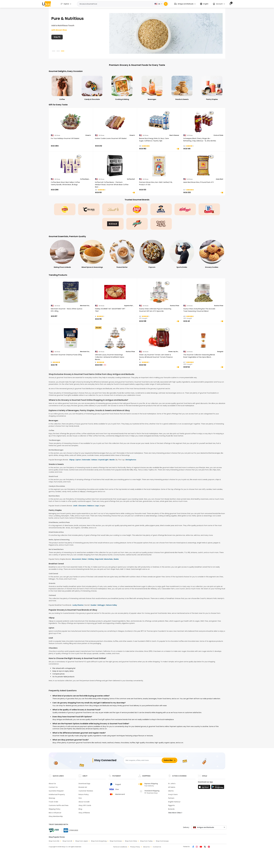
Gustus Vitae (174, 305)
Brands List (83, 787)
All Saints (171, 787)
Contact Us (53, 787)
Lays (97, 506)
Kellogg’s (101, 605)
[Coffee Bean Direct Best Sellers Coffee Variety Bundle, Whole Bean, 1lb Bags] (71, 165)
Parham (171, 798)
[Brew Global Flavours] (166, 33)
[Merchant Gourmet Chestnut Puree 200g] (71, 338)
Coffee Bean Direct (85, 179)
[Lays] (137, 209)
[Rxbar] (113, 224)
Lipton (78, 460)
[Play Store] (217, 787)
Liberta (170, 791)
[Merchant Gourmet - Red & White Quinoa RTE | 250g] (71, 292)
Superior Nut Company (129, 305)
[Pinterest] (209, 847)
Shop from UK (67, 841)
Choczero (82, 506)
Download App (84, 783)
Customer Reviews (86, 791)
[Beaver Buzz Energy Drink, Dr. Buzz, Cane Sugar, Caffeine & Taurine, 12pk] (159, 122)
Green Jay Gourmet (173, 351)
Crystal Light (103, 460)
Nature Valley (111, 605)
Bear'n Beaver (174, 135)
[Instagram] (197, 847)
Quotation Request (56, 791)
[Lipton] (64, 209)
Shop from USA (54, 841)
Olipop (71, 460)
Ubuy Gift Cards (85, 805)
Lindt (75, 506)
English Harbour (174, 802)
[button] (185, 4)
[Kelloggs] (185, 209)
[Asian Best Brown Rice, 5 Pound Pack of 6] (203, 165)
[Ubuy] (46, 3)
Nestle (112, 460)
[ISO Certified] (69, 830)
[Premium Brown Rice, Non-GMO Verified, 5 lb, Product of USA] (159, 165)
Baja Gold (99, 559)
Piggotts (171, 805)
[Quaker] (161, 209)
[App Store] (204, 787)
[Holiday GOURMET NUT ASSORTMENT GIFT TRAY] (115, 292)
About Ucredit (84, 802)
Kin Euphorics (131, 460)
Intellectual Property (57, 794)
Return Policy (84, 794)
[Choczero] (161, 224)
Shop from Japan (81, 841)
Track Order (53, 802)
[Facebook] (193, 847)
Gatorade (86, 460)
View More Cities (174, 813)
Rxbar (84, 559)
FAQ (80, 798)
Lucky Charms (77, 605)
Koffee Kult (131, 179)
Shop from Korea (116, 841)
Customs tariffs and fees (58, 805)
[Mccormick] (209, 209)
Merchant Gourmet (85, 305)
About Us (52, 783)
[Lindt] (113, 209)
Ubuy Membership (56, 816)
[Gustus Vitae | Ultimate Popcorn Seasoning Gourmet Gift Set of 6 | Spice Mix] (159, 292)
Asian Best (219, 179)
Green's (88, 135)
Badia (116, 559)
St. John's (171, 783)
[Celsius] (89, 209)
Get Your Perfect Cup (63, 37)
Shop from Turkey (146, 841)
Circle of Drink (218, 135)
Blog (80, 809)
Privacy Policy (135, 847)
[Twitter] (205, 847)
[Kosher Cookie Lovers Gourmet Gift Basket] (115, 122)
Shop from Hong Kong (98, 841)
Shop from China (131, 841)
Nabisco (90, 506)
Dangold (220, 351)
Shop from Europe (162, 841)
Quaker (93, 605)
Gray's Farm (173, 794)
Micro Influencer (55, 813)
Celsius (94, 460)
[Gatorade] (137, 224)
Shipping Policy (54, 809)
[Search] (166, 4)
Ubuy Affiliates (84, 813)
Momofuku (108, 559)
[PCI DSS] (54, 830)
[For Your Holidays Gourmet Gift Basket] (71, 122)
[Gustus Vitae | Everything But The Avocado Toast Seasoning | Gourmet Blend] (203, 292)
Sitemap (52, 798)
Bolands (171, 809)
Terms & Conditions (120, 847)
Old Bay (91, 559)
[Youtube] (201, 847)
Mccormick (76, 559)
